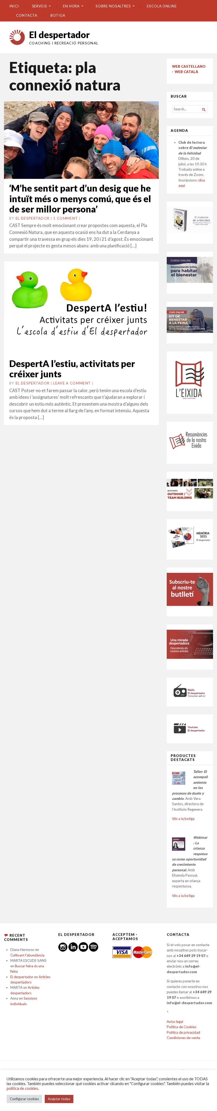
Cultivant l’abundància (27, 955)
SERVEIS (39, 6)
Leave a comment (72, 383)
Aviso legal (175, 1021)
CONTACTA (26, 15)
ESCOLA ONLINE (162, 6)
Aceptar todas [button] (59, 1099)
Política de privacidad (183, 1032)
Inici (14, 6)
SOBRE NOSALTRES (113, 6)
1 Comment (65, 218)
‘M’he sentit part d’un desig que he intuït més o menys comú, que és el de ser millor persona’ (80, 198)
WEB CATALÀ (186, 72)
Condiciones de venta (183, 1038)
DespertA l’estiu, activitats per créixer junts (72, 368)
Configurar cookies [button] (24, 1099)
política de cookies (22, 1088)
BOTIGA (58, 15)
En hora (71, 6)
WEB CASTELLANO (189, 66)
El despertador (59, 34)
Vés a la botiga (183, 819)
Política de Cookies (181, 1027)
